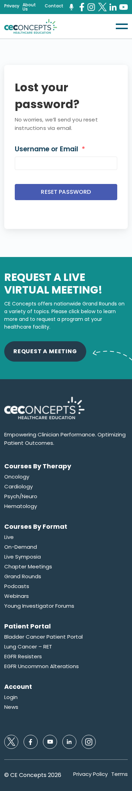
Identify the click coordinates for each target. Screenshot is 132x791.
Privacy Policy (90, 774)
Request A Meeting (45, 351)
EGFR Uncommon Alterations (41, 666)
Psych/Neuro (20, 496)
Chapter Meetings (28, 566)
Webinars (16, 596)
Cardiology (18, 486)
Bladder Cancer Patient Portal (43, 637)
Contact (54, 6)
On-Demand (20, 547)
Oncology (16, 477)
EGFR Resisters (23, 656)
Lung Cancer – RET (28, 647)
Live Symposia (22, 557)
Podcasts (16, 586)
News (11, 707)
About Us (29, 7)
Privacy (11, 6)
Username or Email (50, 149)
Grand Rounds (22, 576)
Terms (119, 774)
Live (9, 537)
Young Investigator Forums (39, 606)
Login (11, 697)
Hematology (20, 506)
